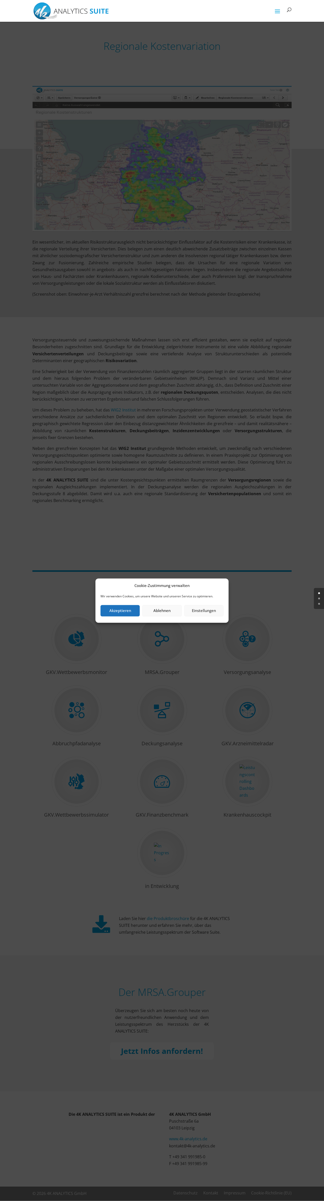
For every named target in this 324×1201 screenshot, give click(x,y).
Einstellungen (204, 610)
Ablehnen (162, 610)
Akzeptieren (120, 610)
